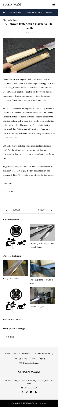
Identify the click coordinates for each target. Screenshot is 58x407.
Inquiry (42, 358)
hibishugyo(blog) (20, 358)
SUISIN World (12, 4)
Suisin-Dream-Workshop (42, 353)
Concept (33, 358)
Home (7, 353)
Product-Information (21, 353)
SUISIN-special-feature (29, 363)
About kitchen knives (10, 20)
